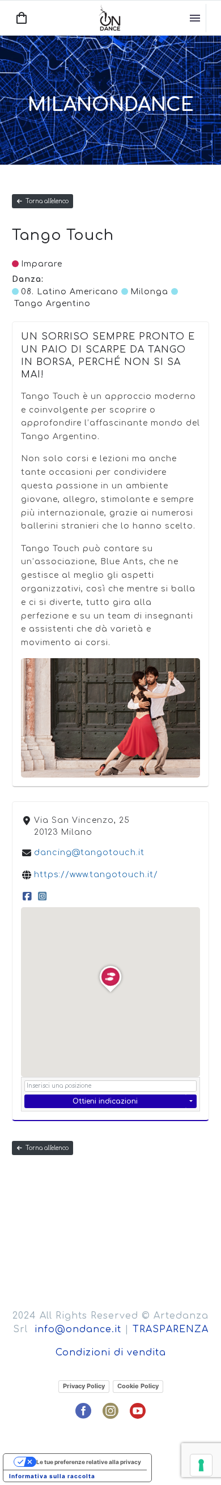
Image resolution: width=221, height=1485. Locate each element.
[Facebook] (27, 896)
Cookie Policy (138, 1386)
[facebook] (83, 1411)
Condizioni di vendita (111, 1352)
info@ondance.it (78, 1329)
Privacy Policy (84, 1386)
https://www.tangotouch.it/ (96, 874)
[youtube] (138, 1411)
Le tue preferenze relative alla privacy (88, 1461)
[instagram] (110, 1411)
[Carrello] (22, 18)
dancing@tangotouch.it (89, 852)
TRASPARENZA (171, 1329)
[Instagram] (42, 896)
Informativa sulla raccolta (52, 1476)
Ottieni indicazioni (105, 1101)
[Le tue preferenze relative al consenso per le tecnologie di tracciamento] (201, 1465)
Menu (195, 18)
